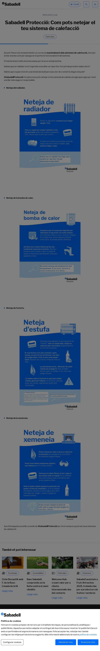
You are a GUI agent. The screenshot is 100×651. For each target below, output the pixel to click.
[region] (50, 630)
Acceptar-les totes (88, 642)
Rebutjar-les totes (66, 642)
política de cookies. (88, 634)
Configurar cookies (12, 642)
